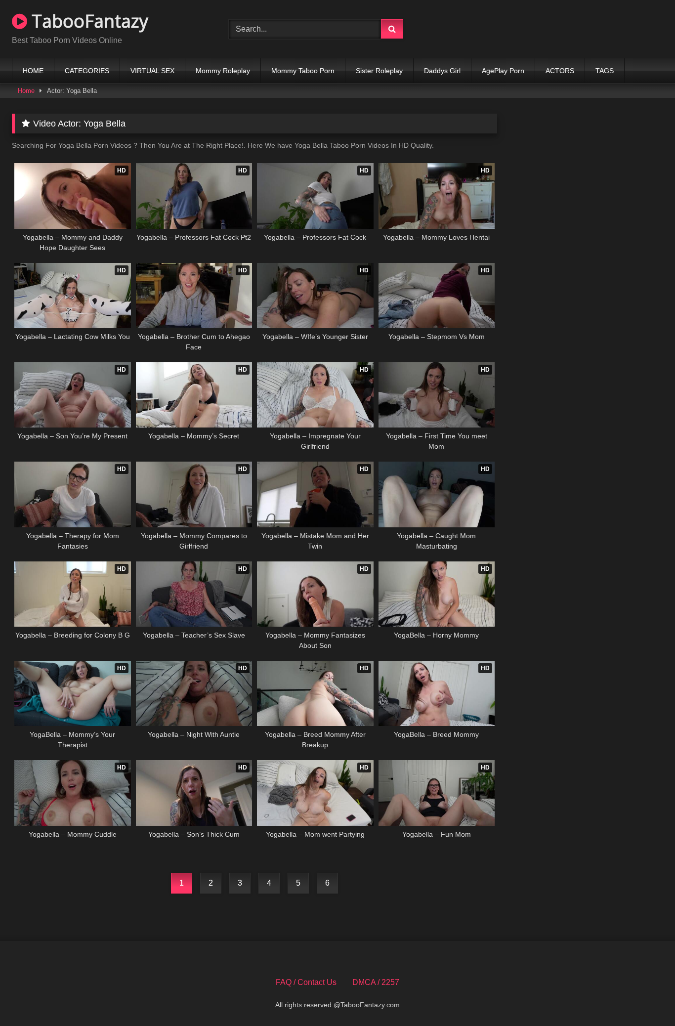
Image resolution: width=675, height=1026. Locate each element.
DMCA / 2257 (375, 982)
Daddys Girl (442, 71)
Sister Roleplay (379, 71)
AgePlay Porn (503, 71)
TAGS (604, 71)
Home (26, 90)
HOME (33, 71)
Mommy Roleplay (223, 71)
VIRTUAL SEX (152, 71)
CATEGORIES (87, 71)
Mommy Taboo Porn (303, 71)
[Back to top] (644, 996)
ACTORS (560, 71)
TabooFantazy (87, 21)
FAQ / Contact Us (306, 982)
